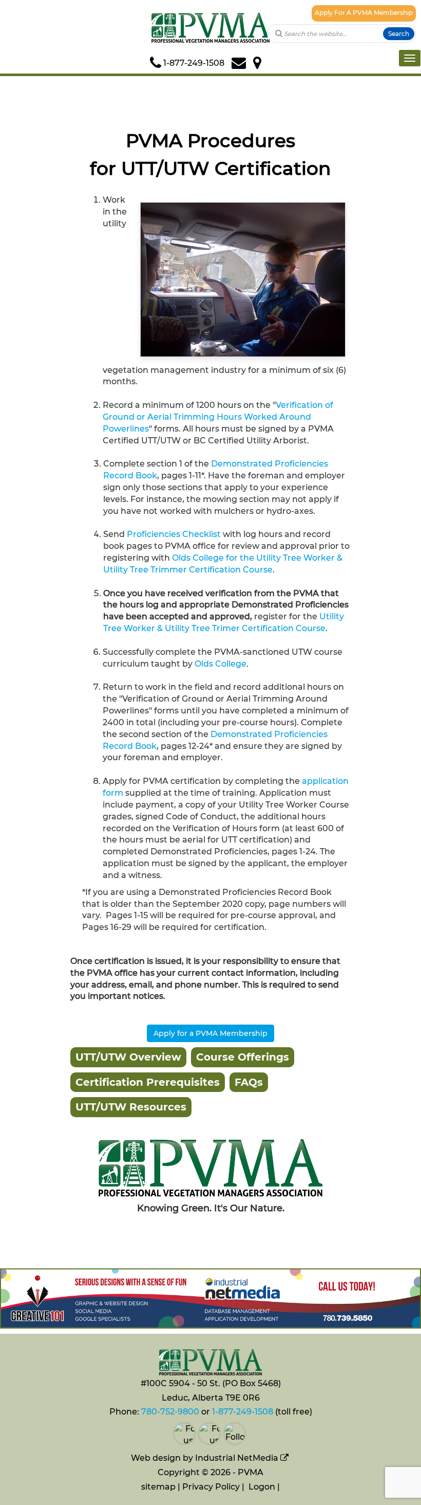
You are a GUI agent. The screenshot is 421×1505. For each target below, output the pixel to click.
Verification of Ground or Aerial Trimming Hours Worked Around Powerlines (218, 417)
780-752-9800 (170, 1412)
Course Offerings (242, 1057)
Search (398, 34)
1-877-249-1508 (242, 1412)
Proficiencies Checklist (174, 534)
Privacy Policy (211, 1487)
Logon (261, 1487)
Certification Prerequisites (147, 1082)
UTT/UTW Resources (130, 1107)
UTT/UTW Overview (128, 1057)
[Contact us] (242, 63)
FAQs (249, 1082)
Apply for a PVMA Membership (210, 1033)
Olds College (220, 664)
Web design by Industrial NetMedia (204, 1458)
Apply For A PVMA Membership (364, 12)
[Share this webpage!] (269, 63)
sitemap (158, 1487)
